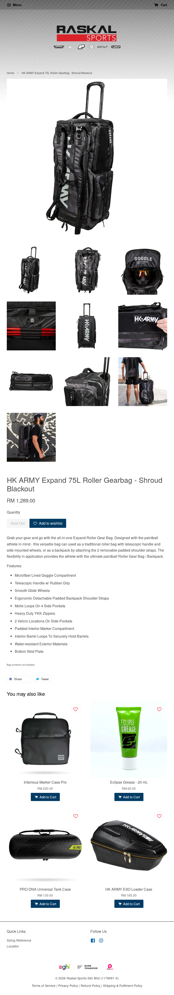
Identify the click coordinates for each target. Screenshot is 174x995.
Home (10, 73)
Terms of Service (44, 985)
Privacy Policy (68, 985)
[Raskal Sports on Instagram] (101, 941)
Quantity (13, 512)
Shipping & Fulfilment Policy (122, 985)
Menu (17, 4)
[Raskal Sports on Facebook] (92, 941)
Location (13, 946)
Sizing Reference (19, 940)
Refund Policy (90, 985)
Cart (163, 4)
